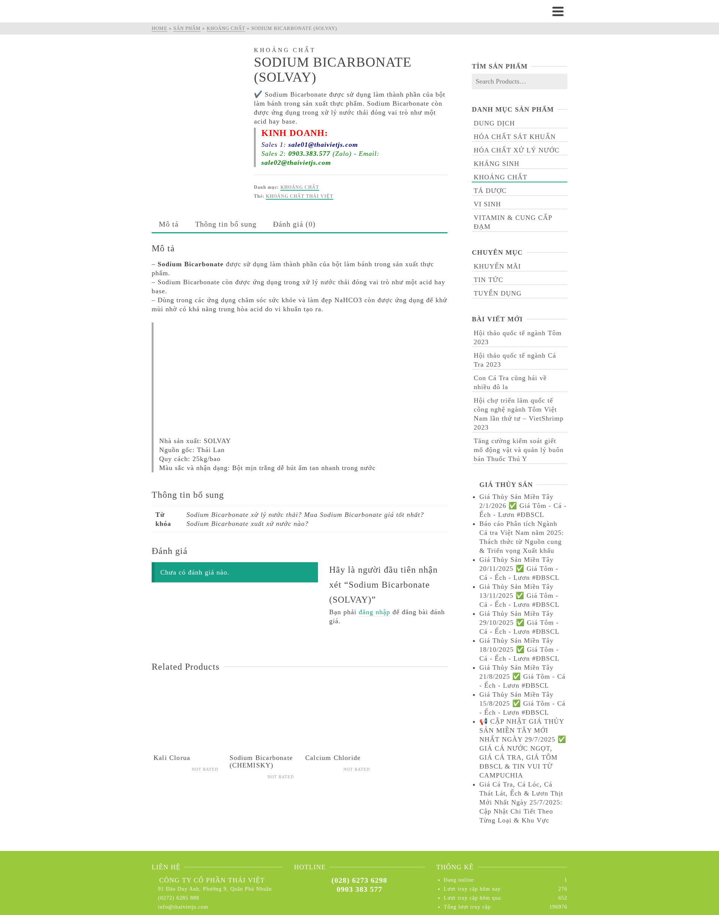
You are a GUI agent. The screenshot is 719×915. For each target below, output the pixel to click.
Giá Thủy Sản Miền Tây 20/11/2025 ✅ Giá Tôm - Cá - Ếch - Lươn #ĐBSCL (519, 568)
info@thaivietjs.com (183, 907)
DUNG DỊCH (494, 123)
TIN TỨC (488, 280)
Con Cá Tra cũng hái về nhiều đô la (510, 382)
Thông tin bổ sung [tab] (226, 224)
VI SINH (487, 204)
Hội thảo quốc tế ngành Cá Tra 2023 (515, 360)
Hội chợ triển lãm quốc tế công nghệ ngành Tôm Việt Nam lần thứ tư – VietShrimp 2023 (519, 414)
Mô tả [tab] (169, 224)
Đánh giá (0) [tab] (294, 224)
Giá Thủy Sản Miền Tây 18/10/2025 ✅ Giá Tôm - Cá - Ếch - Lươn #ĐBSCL (519, 649)
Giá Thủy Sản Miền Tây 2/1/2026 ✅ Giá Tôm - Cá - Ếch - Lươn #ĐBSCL (523, 505)
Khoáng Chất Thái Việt (299, 196)
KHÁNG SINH (496, 163)
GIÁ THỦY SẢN (506, 484)
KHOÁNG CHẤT (299, 187)
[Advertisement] (303, 374)
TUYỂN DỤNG (498, 293)
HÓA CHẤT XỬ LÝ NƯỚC (516, 150)
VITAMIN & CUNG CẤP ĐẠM (513, 222)
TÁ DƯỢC (490, 190)
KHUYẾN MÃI (497, 266)
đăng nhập (374, 612)
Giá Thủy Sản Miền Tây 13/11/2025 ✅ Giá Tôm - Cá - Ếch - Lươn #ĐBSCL (519, 595)
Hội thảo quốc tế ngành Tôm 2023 (518, 337)
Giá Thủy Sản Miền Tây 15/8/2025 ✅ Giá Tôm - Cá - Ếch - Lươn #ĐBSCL (522, 703)
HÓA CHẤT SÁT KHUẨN (515, 136)
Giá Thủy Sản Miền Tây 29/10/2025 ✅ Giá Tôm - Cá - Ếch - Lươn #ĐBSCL (519, 622)
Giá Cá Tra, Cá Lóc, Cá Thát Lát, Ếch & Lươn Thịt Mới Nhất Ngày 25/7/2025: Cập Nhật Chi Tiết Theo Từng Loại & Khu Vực (521, 802)
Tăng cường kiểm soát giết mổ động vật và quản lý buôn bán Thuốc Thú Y (519, 450)
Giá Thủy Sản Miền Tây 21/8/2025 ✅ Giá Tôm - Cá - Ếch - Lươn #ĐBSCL (522, 676)
